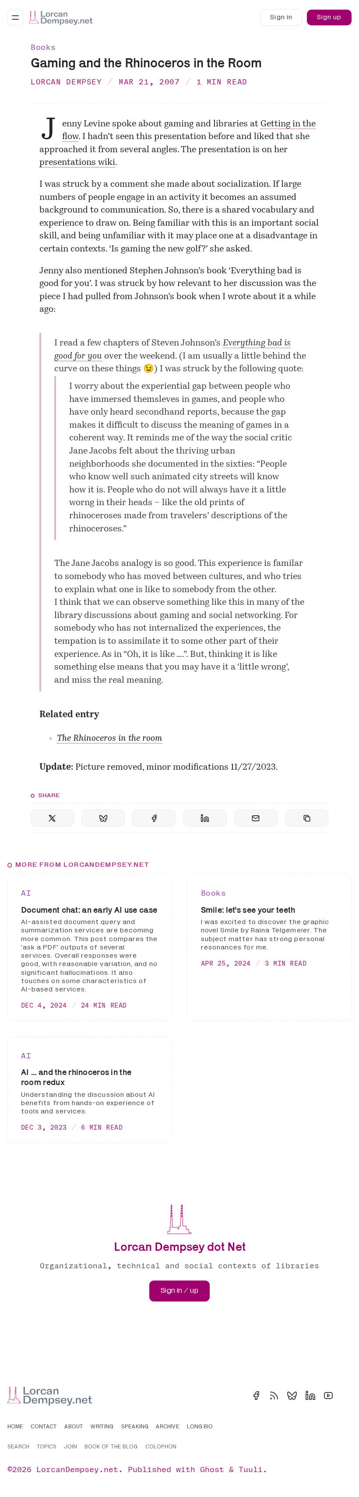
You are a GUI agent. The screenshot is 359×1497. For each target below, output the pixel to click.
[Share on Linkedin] (205, 818)
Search (18, 1447)
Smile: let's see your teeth (248, 909)
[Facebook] (256, 1395)
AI (26, 892)
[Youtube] (328, 1395)
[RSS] (274, 1395)
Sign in (281, 17)
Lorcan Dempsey (66, 81)
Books (43, 47)
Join (70, 1447)
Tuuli (251, 1469)
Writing (102, 1427)
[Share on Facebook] (154, 818)
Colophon (160, 1447)
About (73, 1427)
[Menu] (15, 17)
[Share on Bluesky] (103, 818)
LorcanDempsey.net (77, 1469)
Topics (46, 1447)
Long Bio (200, 1427)
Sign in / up (179, 1290)
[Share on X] (52, 818)
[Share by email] (256, 818)
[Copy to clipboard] (306, 818)
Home (15, 1427)
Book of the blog (110, 1447)
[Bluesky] (292, 1395)
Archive (168, 1427)
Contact (44, 1427)
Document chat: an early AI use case (89, 909)
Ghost (212, 1469)
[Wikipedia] (346, 1395)
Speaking (134, 1427)
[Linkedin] (310, 1395)
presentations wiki (77, 162)
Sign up (329, 17)
